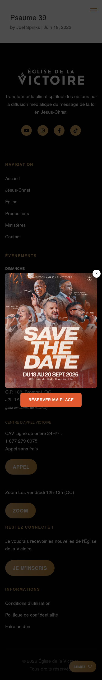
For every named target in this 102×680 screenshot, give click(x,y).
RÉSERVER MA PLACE (51, 400)
